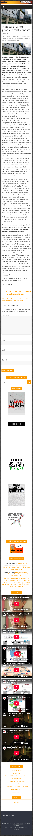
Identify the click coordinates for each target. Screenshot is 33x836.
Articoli (16, 802)
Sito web (4, 360)
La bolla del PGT (22, 563)
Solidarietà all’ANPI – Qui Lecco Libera (15, 578)
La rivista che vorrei (16, 789)
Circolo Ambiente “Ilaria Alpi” (16, 781)
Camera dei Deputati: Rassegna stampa (16, 776)
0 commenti (16, 36)
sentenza (10, 40)
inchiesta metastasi (6, 38)
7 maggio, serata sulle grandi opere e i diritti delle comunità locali (16, 292)
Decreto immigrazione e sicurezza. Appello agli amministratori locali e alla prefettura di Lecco (16, 567)
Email (3, 350)
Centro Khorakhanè (16, 778)
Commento (5, 315)
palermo (26, 38)
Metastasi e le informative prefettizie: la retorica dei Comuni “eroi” (16, 299)
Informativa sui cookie (7, 816)
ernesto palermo (26, 36)
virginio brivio (16, 40)
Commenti (16, 805)
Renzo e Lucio (16, 792)
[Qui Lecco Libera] (17, 2)
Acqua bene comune (16, 770)
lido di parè (15, 38)
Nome (4, 340)
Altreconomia (16, 773)
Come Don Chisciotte (16, 784)
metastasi (20, 38)
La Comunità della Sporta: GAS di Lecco (16, 786)
